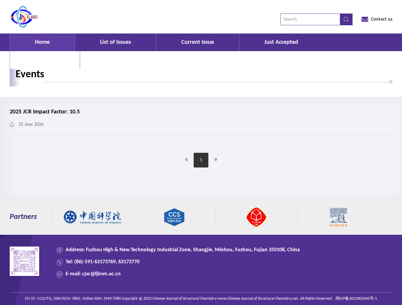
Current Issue (197, 42)
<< (186, 159)
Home (42, 42)
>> (215, 159)
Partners (23, 217)
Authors (45, 60)
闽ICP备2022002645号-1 (356, 298)
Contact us (381, 19)
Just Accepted (281, 42)
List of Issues (115, 42)
